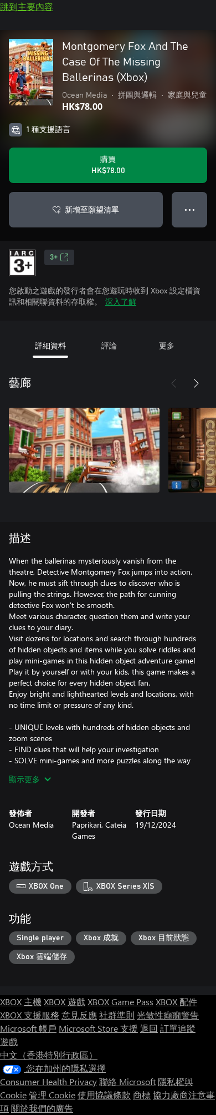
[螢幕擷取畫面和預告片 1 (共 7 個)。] (84, 450)
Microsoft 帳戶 (28, 1028)
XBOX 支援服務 (29, 1015)
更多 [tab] (166, 345)
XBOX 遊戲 (64, 1001)
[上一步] (174, 383)
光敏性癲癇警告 (168, 1015)
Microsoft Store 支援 (98, 1028)
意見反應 (79, 1015)
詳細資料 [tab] (50, 345)
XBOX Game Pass (120, 1001)
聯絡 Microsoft (127, 1081)
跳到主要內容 (26, 6)
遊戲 (9, 1041)
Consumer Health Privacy (48, 1081)
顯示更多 (24, 779)
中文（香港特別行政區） (48, 1055)
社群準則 (117, 1015)
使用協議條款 (104, 1095)
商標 (142, 1095)
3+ (54, 257)
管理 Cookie (52, 1095)
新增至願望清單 (92, 209)
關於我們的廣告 (42, 1108)
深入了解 (120, 301)
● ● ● (189, 209)
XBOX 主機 (21, 1001)
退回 (149, 1028)
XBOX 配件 (176, 1001)
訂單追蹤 (178, 1028)
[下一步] (196, 383)
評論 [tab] (109, 345)
